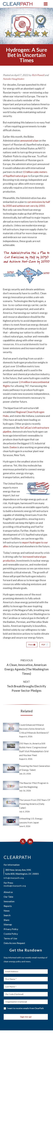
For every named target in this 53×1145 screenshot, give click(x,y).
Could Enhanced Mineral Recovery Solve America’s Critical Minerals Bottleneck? (34, 728)
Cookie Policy (11, 933)
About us (8, 892)
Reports (8, 906)
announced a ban (29, 140)
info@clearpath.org (14, 878)
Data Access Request (14, 943)
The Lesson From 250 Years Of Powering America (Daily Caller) (34, 803)
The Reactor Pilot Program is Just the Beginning (33, 784)
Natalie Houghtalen (13, 78)
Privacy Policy (11, 929)
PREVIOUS (26, 660)
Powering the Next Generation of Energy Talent (34, 767)
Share (6, 919)
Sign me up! (26, 1017)
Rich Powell (38, 75)
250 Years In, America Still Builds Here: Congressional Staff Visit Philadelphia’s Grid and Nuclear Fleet (33, 749)
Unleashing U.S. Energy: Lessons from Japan (31, 820)
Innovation (9, 901)
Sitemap (8, 924)
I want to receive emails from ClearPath (25, 1008)
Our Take (8, 896)
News (7, 910)
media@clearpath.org (15, 886)
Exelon (13, 447)
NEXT (26, 681)
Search (7, 915)
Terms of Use (10, 938)
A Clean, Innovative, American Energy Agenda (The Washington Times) (27, 669)
